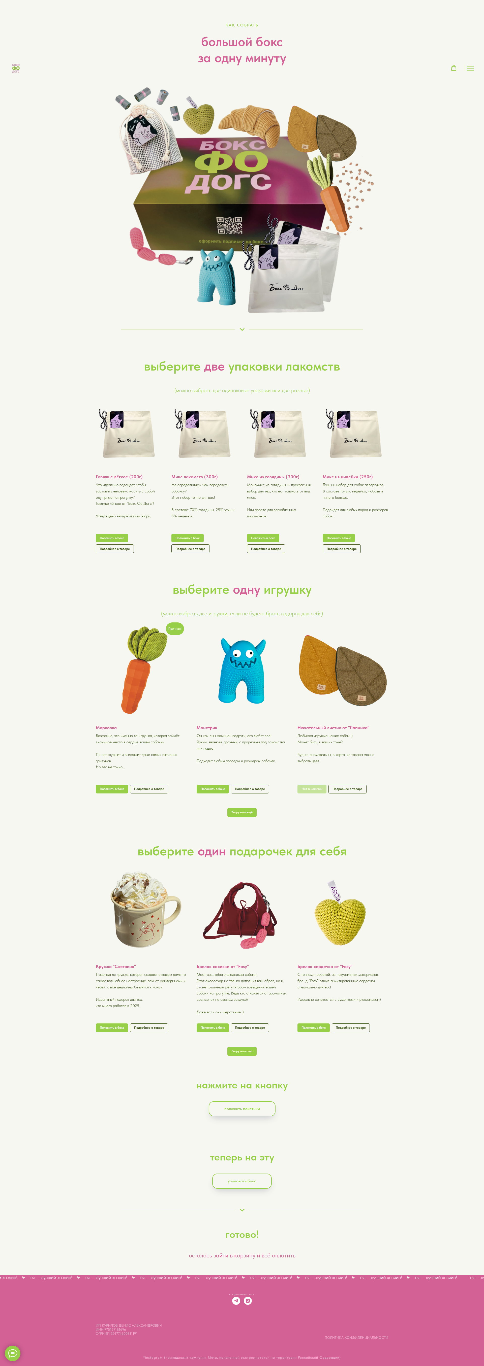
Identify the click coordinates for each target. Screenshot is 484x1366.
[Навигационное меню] (470, 68)
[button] (454, 68)
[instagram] (248, 1301)
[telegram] (236, 1301)
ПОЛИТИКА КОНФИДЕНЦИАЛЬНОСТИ (356, 1338)
